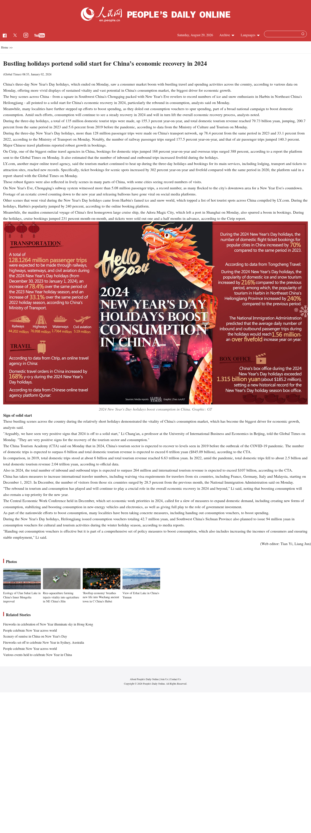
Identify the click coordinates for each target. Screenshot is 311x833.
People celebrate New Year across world (30, 630)
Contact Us (175, 679)
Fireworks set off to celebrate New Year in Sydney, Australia (43, 642)
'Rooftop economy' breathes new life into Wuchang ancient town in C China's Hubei (101, 597)
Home (4, 47)
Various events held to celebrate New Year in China (37, 654)
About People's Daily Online (144, 679)
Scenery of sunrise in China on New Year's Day (35, 636)
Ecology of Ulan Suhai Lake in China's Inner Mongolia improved (22, 597)
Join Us (164, 679)
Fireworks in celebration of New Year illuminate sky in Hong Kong (48, 624)
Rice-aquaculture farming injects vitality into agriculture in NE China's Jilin (61, 597)
